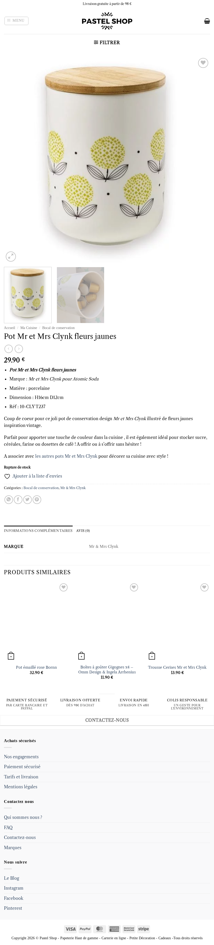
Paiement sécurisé (22, 766)
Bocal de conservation (58, 328)
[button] (16, 21)
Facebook (13, 898)
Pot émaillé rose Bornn (36, 667)
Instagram (13, 888)
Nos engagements (21, 756)
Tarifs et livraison (21, 776)
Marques (12, 847)
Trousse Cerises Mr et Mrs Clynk (177, 667)
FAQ (8, 827)
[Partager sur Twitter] (27, 499)
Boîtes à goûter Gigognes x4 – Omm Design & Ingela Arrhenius (107, 669)
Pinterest (13, 908)
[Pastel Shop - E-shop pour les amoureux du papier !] (107, 20)
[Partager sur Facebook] (18, 499)
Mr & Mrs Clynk (73, 488)
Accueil (9, 328)
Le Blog (11, 878)
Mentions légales (20, 786)
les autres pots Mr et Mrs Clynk (66, 456)
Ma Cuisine (28, 328)
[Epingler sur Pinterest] (37, 499)
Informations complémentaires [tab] (38, 531)
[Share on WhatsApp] (8, 499)
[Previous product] (19, 349)
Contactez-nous (20, 837)
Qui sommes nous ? (23, 817)
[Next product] (8, 349)
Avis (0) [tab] (83, 531)
